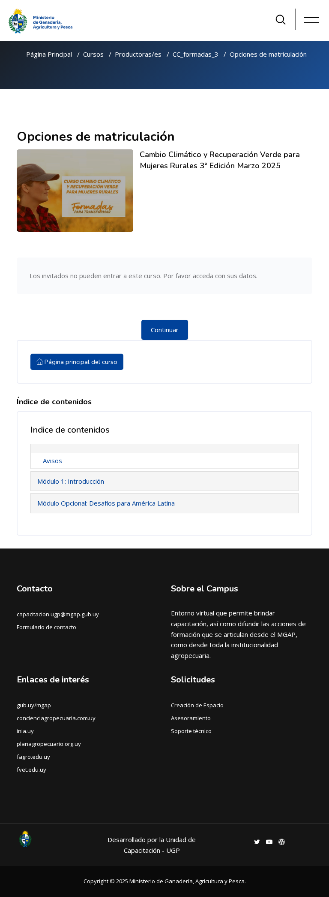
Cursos (93, 54)
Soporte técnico (191, 731)
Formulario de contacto (46, 627)
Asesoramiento (191, 718)
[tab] (164, 448)
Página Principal (49, 54)
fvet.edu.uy (31, 769)
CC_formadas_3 (195, 54)
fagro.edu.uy (33, 757)
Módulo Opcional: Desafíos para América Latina (106, 503)
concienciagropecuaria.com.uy (56, 718)
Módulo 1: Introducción (70, 481)
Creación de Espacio (197, 705)
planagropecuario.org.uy (49, 744)
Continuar (165, 329)
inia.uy (25, 731)
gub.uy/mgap (34, 705)
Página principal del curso (80, 362)
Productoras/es (138, 54)
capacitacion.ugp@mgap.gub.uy (58, 614)
